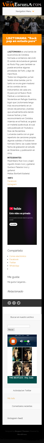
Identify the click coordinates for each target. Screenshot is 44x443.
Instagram (12, 184)
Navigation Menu (23, 11)
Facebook (11, 181)
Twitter (19, 303)
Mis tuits (11, 398)
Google (9, 303)
